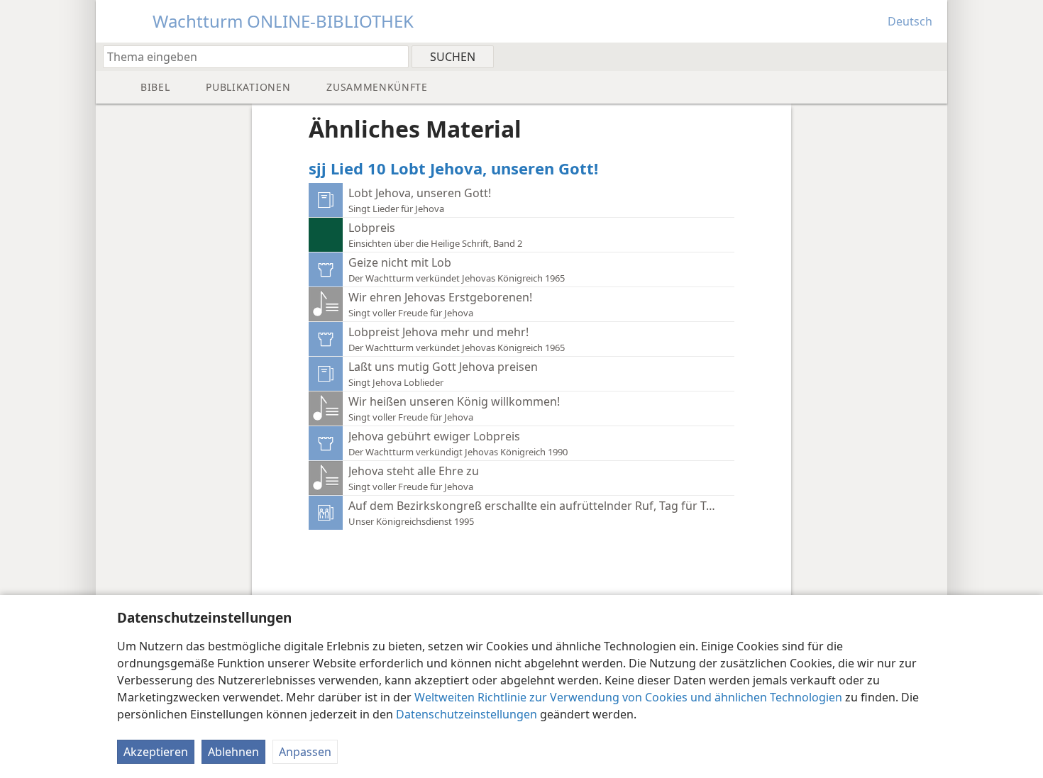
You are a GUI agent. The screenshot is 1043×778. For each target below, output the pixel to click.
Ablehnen (233, 752)
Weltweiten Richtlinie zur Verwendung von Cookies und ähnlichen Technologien (628, 697)
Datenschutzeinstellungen (466, 714)
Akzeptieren (155, 752)
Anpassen (305, 752)
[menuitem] (931, 56)
